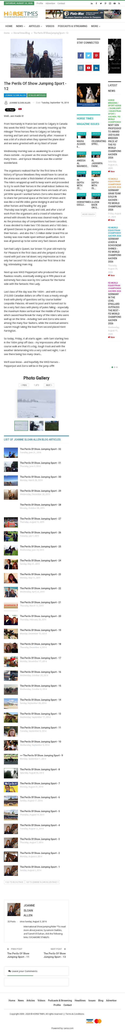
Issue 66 (96, 194)
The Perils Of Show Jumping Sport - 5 (40, 811)
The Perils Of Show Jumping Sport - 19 (40, 630)
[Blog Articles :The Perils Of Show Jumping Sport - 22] (11, 592)
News (19, 26)
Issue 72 (96, 134)
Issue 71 (81, 153)
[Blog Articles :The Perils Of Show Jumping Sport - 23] (11, 578)
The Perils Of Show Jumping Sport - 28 (40, 504)
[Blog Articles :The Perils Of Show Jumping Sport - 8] (11, 773)
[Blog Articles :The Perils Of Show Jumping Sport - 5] (11, 815)
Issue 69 (81, 172)
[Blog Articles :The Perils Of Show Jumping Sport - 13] (11, 717)
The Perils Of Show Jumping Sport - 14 (40, 700)
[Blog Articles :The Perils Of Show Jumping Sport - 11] (11, 731)
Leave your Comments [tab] (24, 971)
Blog (100, 1000)
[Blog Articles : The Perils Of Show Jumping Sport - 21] (11, 606)
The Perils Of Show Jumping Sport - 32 (40, 449)
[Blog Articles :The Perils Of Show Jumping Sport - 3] (11, 843)
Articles (34, 26)
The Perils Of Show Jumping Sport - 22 (40, 588)
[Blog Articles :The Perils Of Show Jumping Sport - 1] (11, 870)
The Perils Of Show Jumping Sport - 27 (40, 518)
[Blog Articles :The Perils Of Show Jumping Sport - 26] (11, 536)
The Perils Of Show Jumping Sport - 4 (40, 825)
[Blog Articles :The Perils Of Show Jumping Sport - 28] (11, 508)
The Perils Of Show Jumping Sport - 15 (40, 686)
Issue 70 (96, 153)
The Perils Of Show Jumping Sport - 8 (40, 769)
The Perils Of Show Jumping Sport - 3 (40, 839)
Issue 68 (96, 172)
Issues (92, 1000)
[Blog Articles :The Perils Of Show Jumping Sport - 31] (11, 466)
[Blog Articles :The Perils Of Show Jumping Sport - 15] (11, 689)
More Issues (88, 214)
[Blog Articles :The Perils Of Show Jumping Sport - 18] (11, 648)
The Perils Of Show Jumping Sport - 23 (40, 574)
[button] (37, 425)
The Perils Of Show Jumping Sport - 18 (40, 644)
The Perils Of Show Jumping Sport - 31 (40, 463)
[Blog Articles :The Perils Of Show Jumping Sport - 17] (11, 662)
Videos (50, 26)
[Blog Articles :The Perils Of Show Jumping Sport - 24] (11, 564)
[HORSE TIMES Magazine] (21, 13)
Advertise (50, 3)
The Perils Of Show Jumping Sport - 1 (40, 867)
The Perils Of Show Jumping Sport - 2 (40, 853)
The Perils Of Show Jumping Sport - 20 (40, 616)
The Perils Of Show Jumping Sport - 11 (40, 727)
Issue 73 (81, 134)
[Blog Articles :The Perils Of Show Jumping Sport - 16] (11, 676)
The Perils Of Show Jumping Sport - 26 (40, 532)
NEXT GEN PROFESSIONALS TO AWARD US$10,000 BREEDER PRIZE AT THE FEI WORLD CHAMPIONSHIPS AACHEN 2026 (113, 141)
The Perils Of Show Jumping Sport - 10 (40, 741)
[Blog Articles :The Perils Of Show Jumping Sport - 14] (11, 703)
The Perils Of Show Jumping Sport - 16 (40, 672)
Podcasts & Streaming (72, 26)
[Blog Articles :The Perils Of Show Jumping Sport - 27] (11, 522)
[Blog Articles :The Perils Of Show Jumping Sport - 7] (11, 787)
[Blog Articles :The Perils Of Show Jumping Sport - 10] (11, 745)
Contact (61, 3)
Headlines (80, 1000)
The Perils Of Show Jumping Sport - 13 (40, 714)
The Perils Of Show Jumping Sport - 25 (40, 546)
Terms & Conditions (75, 1014)
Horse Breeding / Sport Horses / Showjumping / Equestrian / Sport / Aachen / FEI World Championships (112, 111)
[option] (110, 220)
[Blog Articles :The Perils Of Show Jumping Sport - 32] (11, 453)
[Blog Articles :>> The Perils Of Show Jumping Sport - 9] (11, 759)
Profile (40, 3)
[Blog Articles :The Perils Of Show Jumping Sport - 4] (11, 829)
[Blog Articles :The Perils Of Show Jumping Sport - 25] (11, 550)
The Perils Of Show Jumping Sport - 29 (40, 491)
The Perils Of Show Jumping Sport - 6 (40, 797)
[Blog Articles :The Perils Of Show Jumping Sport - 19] (11, 634)
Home (8, 26)
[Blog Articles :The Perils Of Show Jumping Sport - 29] (11, 494)
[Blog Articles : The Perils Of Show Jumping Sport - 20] (11, 620)
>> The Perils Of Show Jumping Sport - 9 (41, 755)
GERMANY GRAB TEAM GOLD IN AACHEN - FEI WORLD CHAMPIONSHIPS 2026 (113, 200)
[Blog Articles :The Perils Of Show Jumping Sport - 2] (11, 857)
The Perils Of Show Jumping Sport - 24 (40, 560)
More (94, 26)
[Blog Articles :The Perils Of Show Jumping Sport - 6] (11, 801)
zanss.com (68, 1028)
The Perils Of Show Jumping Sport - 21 (40, 602)
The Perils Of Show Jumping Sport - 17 (40, 658)
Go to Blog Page (14, 882)
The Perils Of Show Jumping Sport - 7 (40, 783)
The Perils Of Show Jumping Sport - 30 (40, 477)
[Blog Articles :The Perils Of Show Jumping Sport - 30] (11, 480)
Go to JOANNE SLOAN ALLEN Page (41, 882)
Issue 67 (81, 194)
